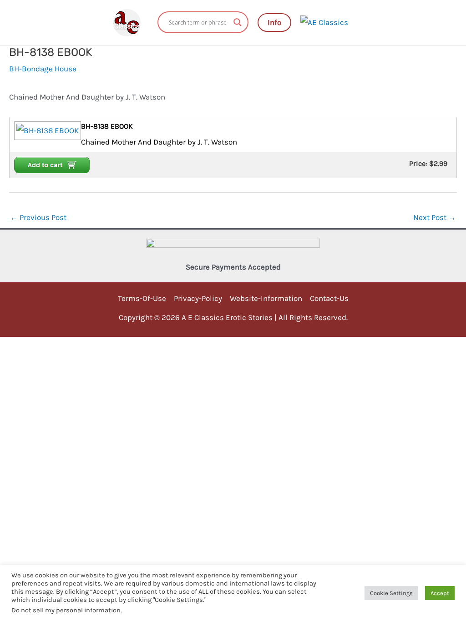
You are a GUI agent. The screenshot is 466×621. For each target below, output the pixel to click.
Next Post (434, 217)
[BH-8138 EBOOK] (46, 130)
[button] (274, 22)
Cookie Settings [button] (391, 593)
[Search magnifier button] (237, 22)
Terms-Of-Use (142, 298)
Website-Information (266, 298)
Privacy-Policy (198, 298)
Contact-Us (329, 298)
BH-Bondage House (42, 68)
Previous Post (38, 217)
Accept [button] (440, 593)
